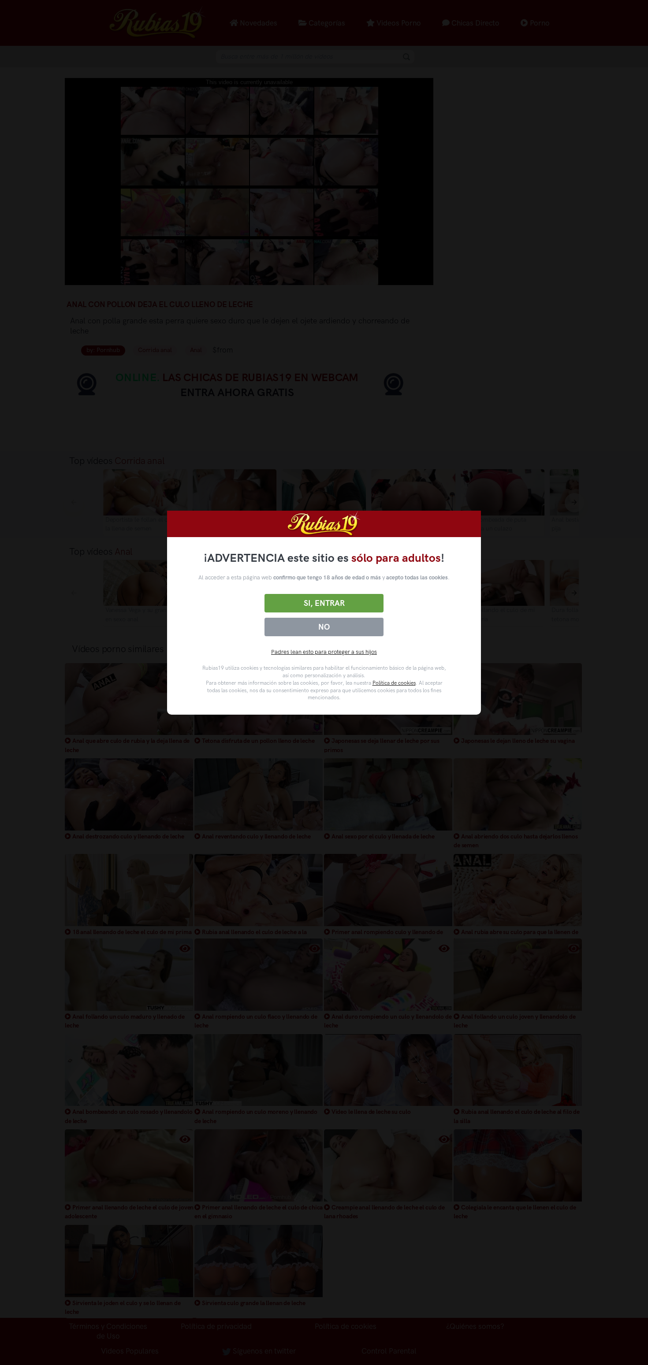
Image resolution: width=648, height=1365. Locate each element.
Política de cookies (394, 683)
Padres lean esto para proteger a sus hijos (324, 652)
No (324, 627)
